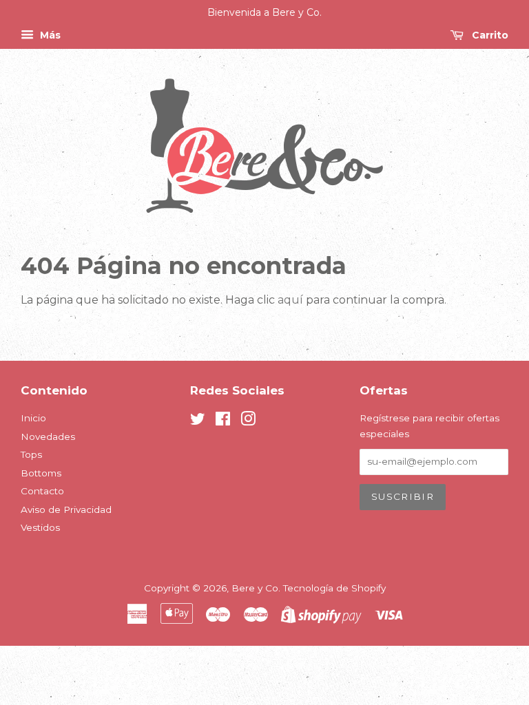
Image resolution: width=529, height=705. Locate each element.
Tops (31, 454)
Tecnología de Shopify (334, 587)
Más (49, 35)
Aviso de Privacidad (66, 509)
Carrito (488, 35)
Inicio (33, 417)
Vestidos (40, 527)
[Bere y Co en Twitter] (197, 421)
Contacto (42, 490)
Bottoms (41, 472)
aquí (290, 299)
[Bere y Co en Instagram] (248, 421)
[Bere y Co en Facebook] (223, 421)
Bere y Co (254, 587)
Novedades (48, 436)
